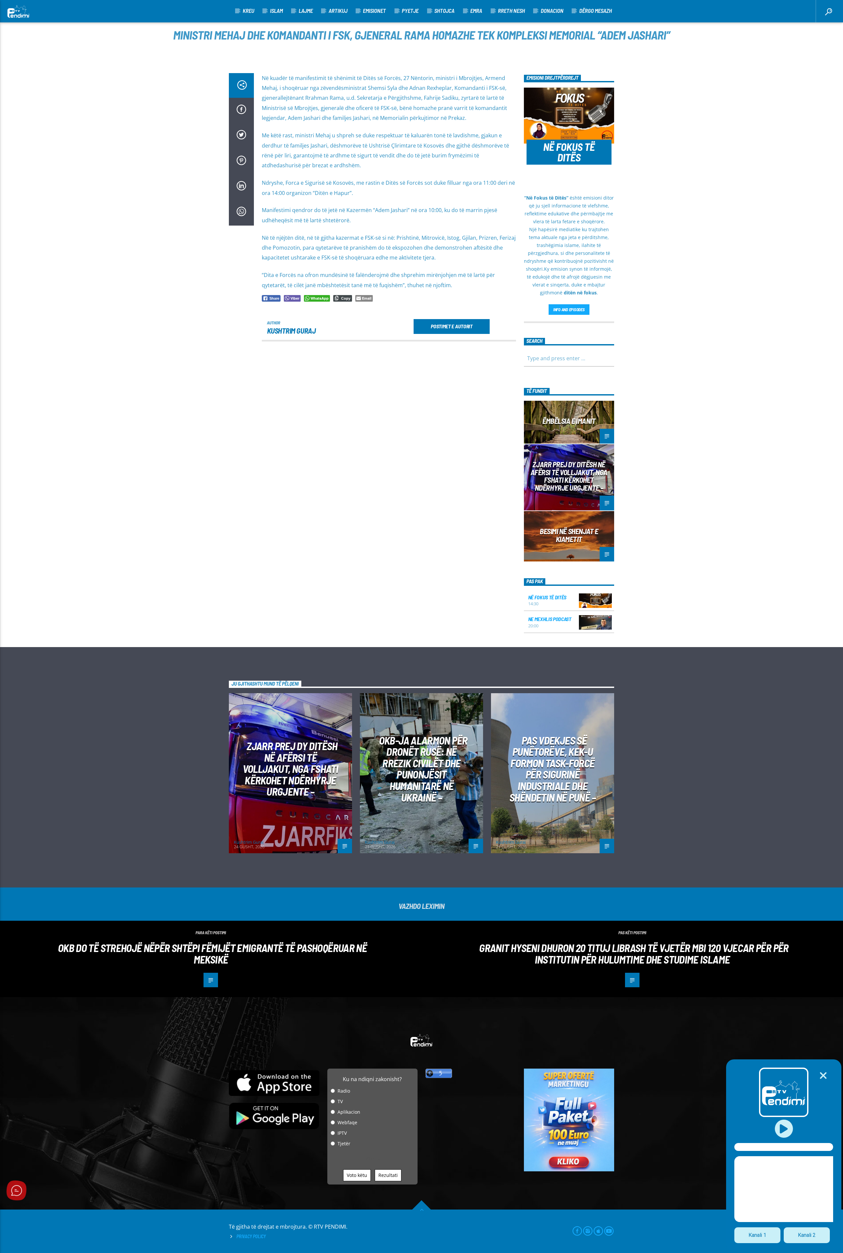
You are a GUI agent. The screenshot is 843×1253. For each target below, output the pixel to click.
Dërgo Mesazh (595, 10)
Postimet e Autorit (451, 326)
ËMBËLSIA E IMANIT (568, 420)
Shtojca (444, 10)
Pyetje (410, 10)
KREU (248, 10)
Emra (476, 10)
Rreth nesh (511, 10)
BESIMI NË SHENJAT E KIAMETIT (569, 535)
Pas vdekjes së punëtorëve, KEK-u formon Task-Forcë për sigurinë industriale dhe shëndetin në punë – (552, 769)
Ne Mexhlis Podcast (549, 619)
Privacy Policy (251, 1236)
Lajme (306, 10)
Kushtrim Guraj (291, 330)
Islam (276, 10)
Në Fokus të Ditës (547, 597)
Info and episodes (569, 309)
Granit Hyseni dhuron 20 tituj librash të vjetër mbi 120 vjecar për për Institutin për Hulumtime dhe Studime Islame (633, 953)
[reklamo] (569, 1169)
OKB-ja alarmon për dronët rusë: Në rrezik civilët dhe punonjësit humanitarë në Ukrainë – (423, 769)
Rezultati (388, 1175)
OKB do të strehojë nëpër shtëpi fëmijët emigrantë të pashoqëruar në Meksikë (212, 953)
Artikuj (338, 10)
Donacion (552, 10)
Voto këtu (357, 1175)
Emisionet (374, 10)
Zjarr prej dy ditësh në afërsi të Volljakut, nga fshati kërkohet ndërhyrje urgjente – (569, 476)
